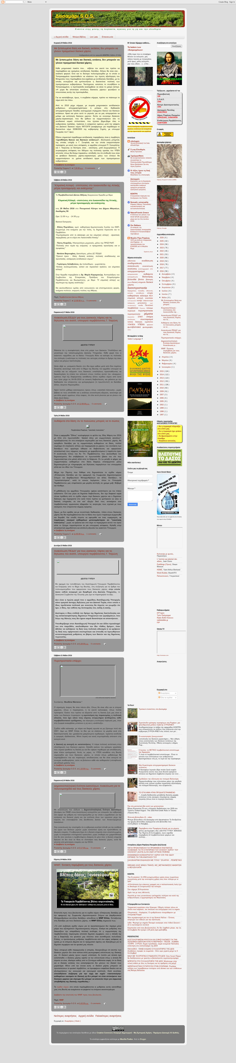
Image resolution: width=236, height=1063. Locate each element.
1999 (162, 408)
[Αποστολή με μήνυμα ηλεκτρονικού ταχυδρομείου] (55, 172)
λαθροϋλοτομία (148, 300)
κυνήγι (140, 301)
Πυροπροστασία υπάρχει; (68, 660)
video (129, 329)
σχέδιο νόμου (63, 987)
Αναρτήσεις (164, 693)
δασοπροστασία (137, 287)
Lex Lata (94, 37)
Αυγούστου (166, 287)
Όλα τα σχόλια (166, 698)
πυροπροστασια (145, 310)
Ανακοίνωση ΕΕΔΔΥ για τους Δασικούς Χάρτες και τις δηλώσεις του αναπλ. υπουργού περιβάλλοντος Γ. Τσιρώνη (86, 319)
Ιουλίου (165, 291)
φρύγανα (150, 324)
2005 (162, 401)
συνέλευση (134, 319)
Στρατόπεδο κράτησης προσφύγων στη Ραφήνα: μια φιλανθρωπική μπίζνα (159, 724)
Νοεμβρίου (166, 277)
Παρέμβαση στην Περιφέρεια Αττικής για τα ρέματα (159, 828)
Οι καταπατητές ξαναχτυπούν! (151, 736)
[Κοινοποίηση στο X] (61, 172)
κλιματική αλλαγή (136, 298)
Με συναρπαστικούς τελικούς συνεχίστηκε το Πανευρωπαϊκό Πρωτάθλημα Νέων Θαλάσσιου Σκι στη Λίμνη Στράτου (141, 162)
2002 (162, 405)
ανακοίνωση (135, 266)
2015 (162, 371)
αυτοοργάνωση (135, 277)
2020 (162, 258)
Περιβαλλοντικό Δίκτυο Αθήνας (71, 297)
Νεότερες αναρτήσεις (65, 1016)
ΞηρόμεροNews (136, 156)
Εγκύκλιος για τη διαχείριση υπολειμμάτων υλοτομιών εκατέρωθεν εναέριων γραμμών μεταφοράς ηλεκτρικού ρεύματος (140, 185)
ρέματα (148, 313)
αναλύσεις (133, 269)
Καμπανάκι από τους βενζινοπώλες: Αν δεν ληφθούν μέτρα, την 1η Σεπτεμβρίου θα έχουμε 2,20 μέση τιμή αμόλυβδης (154, 929)
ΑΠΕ (151, 269)
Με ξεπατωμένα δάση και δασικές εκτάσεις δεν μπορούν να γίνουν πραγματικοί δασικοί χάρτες (86, 50)
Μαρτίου (165, 360)
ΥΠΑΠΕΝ (133, 325)
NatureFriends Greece (139, 213)
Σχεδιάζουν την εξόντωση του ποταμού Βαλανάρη (158, 779)
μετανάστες (144, 303)
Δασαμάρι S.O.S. (75, 16)
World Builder (162, 573)
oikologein (134, 141)
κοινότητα (149, 298)
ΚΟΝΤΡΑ (134, 194)
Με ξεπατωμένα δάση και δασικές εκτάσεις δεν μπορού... (171, 303)
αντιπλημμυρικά (144, 269)
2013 (162, 378)
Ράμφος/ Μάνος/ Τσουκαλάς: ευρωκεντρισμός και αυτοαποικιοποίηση (140, 206)
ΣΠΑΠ (142, 317)
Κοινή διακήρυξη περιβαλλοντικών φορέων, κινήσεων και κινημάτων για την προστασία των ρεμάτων (140, 129)
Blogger (143, 1039)
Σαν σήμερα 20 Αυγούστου (138, 889)
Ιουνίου (165, 294)
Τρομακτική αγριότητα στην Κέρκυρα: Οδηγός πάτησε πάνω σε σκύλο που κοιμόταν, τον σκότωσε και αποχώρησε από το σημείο (154, 908)
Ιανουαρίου (166, 367)
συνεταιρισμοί (146, 319)
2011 (162, 385)
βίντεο (142, 279)
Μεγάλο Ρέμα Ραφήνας (140, 238)
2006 (162, 398)
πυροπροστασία (136, 314)
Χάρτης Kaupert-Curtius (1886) (166, 179)
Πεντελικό (149, 305)
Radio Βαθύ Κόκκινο (165, 618)
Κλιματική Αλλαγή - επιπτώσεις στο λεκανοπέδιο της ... (170, 310)
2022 (162, 251)
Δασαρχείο (135, 179)
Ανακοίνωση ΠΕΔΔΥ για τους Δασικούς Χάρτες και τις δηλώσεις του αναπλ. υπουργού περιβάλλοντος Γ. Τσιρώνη (86, 552)
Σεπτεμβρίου (167, 284)
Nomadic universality (139, 202)
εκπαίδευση (141, 293)
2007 (162, 395)
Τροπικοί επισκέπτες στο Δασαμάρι (153, 709)
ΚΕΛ (151, 296)
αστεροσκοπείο (136, 274)
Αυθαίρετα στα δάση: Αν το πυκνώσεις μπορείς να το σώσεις (87, 421)
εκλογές (132, 293)
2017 (162, 268)
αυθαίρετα (148, 274)
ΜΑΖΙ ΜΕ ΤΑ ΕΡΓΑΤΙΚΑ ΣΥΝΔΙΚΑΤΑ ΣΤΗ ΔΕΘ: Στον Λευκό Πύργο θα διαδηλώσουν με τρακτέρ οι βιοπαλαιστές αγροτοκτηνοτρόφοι (154, 957)
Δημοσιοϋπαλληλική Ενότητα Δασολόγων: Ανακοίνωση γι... (170, 343)
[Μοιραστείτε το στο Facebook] (64, 172)
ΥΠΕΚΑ (142, 324)
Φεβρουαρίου (167, 364)
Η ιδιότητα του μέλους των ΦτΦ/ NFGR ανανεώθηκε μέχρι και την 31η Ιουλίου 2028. (140, 218)
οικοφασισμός (133, 305)
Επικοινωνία (107, 37)
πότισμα (149, 308)
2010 (162, 388)
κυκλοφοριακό (132, 300)
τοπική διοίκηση (136, 322)
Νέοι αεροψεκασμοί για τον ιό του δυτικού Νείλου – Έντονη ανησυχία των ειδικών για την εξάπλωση (151, 919)
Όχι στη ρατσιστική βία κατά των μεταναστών (146, 806)
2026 (162, 238)
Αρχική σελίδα (61, 37)
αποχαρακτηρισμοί (136, 271)
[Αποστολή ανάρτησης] (99, 168)
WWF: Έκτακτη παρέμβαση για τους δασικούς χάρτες (83, 865)
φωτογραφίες (148, 327)
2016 (162, 271)
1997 (162, 415)
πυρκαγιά (133, 311)
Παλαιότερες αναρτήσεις (108, 1016)
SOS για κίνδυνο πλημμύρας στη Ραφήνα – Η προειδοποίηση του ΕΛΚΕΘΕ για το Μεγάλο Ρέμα (140, 244)
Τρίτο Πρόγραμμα (164, 615)
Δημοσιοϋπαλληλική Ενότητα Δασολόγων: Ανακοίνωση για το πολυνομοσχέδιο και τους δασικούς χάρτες (87, 787)
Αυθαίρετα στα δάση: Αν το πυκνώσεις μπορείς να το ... (171, 325)
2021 (162, 254)
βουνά (130, 282)
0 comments (90, 168)
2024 (162, 244)
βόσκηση (149, 280)
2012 (162, 381)
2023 (162, 248)
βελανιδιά (133, 279)
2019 (162, 261)
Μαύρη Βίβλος (79, 37)
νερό (151, 303)
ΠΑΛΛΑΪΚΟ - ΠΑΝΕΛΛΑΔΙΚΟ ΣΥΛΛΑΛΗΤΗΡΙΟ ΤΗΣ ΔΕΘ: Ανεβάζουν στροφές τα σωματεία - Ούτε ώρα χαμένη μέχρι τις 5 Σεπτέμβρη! (153, 951)
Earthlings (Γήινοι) (164, 564)
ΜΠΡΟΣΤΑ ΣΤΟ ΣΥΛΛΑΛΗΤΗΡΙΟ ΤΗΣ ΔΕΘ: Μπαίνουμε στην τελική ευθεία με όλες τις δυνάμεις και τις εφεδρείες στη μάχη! (152, 962)
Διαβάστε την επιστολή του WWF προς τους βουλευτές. (78, 995)
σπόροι (149, 316)
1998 (162, 411)
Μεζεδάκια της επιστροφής (140, 175)
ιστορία (150, 293)
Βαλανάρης (147, 276)
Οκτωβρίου (166, 281)
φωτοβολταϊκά (135, 327)
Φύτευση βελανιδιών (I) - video (140, 817)
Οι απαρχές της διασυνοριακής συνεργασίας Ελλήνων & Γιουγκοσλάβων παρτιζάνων (140, 230)
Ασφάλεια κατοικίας (167, 441)
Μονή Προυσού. (136, 152)
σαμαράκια (133, 317)
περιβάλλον (134, 308)
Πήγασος (143, 308)
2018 (162, 264)
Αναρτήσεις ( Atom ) (73, 1021)
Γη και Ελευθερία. (137, 150)
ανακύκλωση (147, 266)
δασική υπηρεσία (139, 282)
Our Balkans (135, 225)
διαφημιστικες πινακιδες (137, 291)
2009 (162, 391)
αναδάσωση (147, 261)
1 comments (91, 534)
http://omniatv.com (162, 655)
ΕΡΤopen (160, 613)
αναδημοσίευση (135, 263)
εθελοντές (149, 291)
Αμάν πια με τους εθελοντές (139, 892)
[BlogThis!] (58, 172)
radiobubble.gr (162, 620)
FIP (158, 623)
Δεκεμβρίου (166, 274)
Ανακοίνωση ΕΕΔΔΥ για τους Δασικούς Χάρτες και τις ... (171, 318)
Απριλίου (165, 357)
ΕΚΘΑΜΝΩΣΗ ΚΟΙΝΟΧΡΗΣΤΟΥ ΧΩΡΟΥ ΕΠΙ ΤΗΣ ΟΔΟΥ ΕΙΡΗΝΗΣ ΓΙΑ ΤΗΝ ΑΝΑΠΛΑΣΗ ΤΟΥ (151, 856)
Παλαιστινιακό (162, 576)
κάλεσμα (144, 295)
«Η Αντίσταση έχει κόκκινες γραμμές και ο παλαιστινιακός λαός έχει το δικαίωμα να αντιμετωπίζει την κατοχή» (155, 885)
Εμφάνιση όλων (148, 251)
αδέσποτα (135, 261)
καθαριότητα (134, 295)
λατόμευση (133, 303)
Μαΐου (164, 298)
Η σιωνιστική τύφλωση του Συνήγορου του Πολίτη (140, 197)
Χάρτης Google (162, 228)
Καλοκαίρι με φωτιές (165, 554)
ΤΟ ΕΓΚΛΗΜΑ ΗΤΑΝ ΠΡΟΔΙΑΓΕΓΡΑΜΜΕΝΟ (157, 793)
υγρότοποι (149, 322)
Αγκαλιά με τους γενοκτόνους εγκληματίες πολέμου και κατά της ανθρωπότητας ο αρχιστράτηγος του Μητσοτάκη (153, 897)
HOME (159, 570)
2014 (162, 375)
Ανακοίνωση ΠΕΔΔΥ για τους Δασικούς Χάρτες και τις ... (171, 332)
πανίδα (141, 305)
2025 (162, 241)
